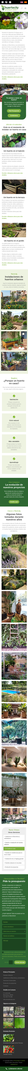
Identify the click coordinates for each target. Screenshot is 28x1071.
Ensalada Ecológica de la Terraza (13, 1043)
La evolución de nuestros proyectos (14, 486)
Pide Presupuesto (14, 110)
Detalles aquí (14, 501)
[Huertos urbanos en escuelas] (14, 370)
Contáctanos (14, 115)
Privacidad (17, 1060)
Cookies (22, 1060)
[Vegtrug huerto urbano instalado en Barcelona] (14, 349)
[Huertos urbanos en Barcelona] (14, 329)
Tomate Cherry (7, 1054)
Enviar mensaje (20, 962)
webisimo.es (14, 1064)
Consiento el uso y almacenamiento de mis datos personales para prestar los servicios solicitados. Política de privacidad (14, 954)
